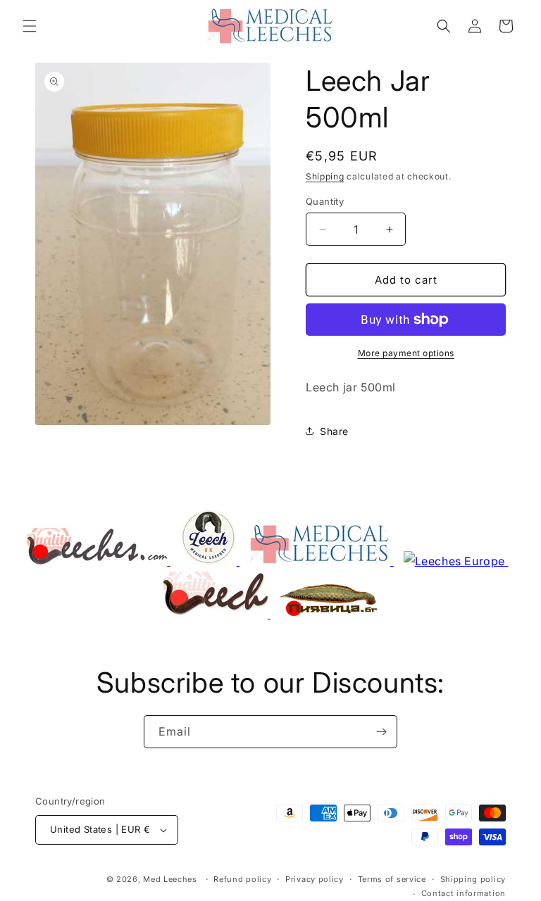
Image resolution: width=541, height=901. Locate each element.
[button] (29, 26)
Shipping (325, 176)
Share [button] (334, 431)
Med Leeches (170, 879)
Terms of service (392, 879)
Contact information (463, 893)
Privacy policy (314, 879)
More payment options (406, 353)
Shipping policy (473, 879)
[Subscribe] (381, 731)
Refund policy (242, 879)
